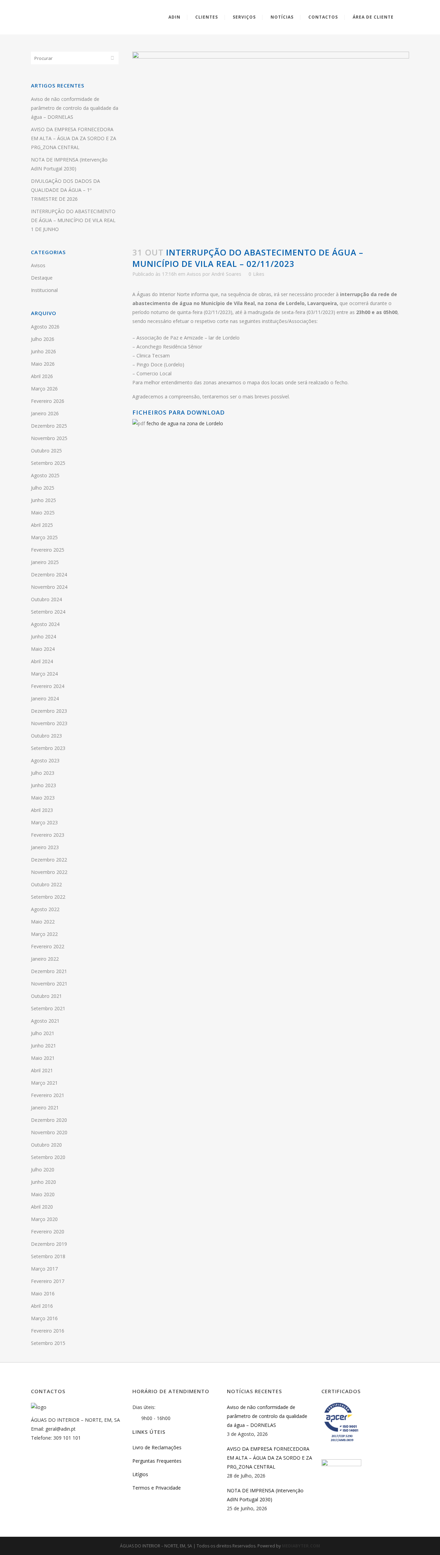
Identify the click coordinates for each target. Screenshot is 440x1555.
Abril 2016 (42, 1306)
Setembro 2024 (48, 611)
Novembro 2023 (49, 723)
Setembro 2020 (48, 1157)
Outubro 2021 (46, 996)
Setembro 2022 (48, 897)
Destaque (42, 277)
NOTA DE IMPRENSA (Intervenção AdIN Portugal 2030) (265, 1495)
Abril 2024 (42, 661)
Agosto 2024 (45, 624)
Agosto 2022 (45, 909)
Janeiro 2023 (45, 847)
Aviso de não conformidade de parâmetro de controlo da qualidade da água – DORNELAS (74, 108)
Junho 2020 (43, 1182)
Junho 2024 (43, 636)
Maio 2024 (43, 649)
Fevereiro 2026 (47, 401)
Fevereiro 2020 (47, 1231)
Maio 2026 (43, 364)
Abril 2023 (42, 810)
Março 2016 (44, 1318)
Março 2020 (44, 1219)
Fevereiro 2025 (47, 549)
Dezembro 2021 (49, 971)
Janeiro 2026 (45, 413)
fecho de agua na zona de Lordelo (184, 423)
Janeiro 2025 (45, 562)
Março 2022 (44, 934)
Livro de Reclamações (157, 1447)
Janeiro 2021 (45, 1107)
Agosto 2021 (45, 1020)
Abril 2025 (42, 525)
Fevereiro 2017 (47, 1281)
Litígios (140, 1474)
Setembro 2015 (48, 1343)
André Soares (226, 274)
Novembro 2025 (49, 438)
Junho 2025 (43, 500)
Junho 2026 (43, 351)
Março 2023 (44, 822)
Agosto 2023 (45, 760)
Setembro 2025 (48, 463)
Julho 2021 (42, 1033)
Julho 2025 (42, 487)
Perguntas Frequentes (157, 1461)
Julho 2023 (42, 773)
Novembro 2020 (49, 1132)
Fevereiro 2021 (47, 1095)
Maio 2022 (43, 921)
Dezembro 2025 (49, 425)
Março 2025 (44, 537)
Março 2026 (44, 388)
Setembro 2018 (48, 1256)
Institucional (44, 290)
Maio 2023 (43, 797)
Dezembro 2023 (49, 711)
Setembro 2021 (48, 1008)
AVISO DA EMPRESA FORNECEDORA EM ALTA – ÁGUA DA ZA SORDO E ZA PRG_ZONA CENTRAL (73, 138)
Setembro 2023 (48, 748)
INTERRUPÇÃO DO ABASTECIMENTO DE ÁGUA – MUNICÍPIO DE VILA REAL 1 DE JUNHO (73, 220)
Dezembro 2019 (49, 1244)
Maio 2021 (43, 1058)
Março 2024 (44, 673)
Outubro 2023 (46, 735)
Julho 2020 (42, 1169)
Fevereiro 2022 (47, 946)
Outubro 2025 (46, 450)
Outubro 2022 (46, 884)
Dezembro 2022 (49, 859)
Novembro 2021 (49, 983)
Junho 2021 (43, 1045)
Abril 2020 (42, 1206)
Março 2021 (44, 1082)
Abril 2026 (42, 376)
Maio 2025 (43, 512)
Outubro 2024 (46, 599)
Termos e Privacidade (156, 1487)
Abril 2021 (42, 1070)
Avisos (38, 265)
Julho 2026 (42, 339)
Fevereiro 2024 (47, 686)
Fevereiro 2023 (47, 835)
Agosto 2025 (45, 475)
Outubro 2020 (46, 1144)
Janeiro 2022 (45, 959)
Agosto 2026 (45, 326)
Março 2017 (44, 1268)
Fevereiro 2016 (47, 1330)
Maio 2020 (43, 1194)
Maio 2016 (43, 1293)
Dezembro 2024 (49, 574)
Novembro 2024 (49, 587)
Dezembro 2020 (49, 1120)
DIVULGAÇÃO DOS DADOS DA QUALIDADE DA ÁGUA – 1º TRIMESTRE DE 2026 (65, 190)
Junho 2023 (43, 785)
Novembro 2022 (49, 872)
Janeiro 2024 (45, 698)
